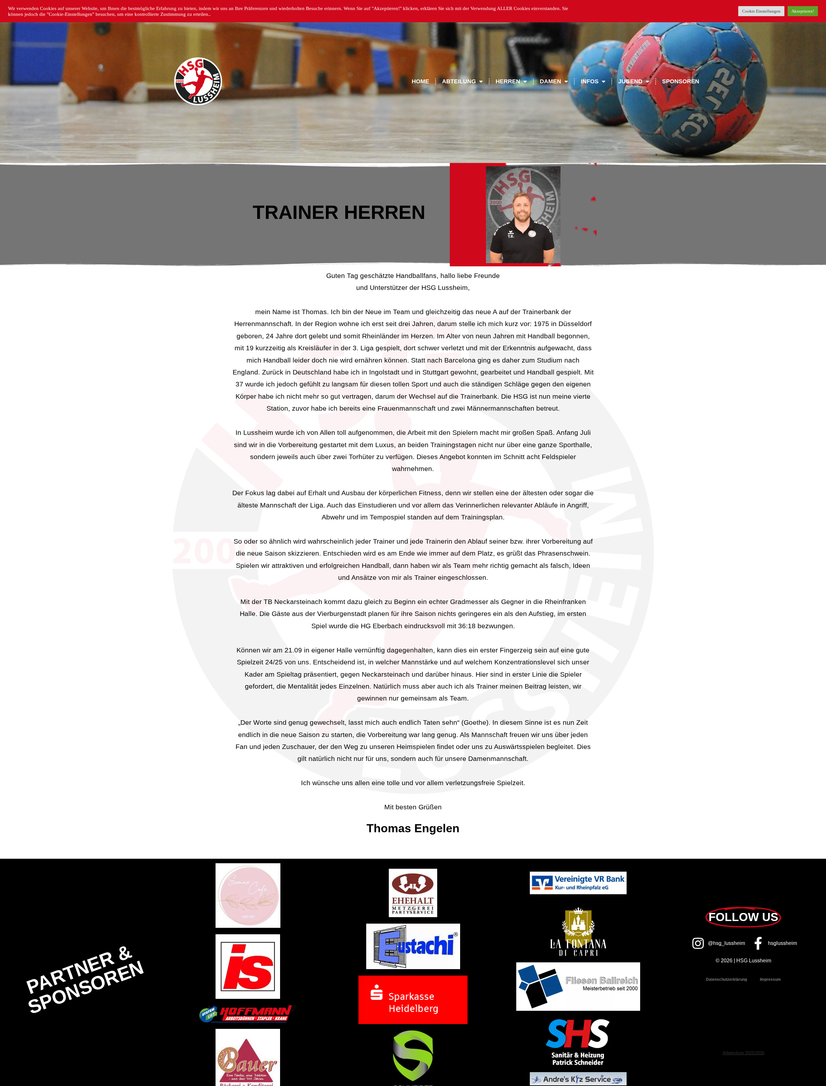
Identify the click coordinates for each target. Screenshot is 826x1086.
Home (420, 81)
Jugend (630, 81)
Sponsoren (680, 81)
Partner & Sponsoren (85, 979)
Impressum (770, 979)
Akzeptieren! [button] (802, 11)
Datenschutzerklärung (726, 979)
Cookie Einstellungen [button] (761, 11)
